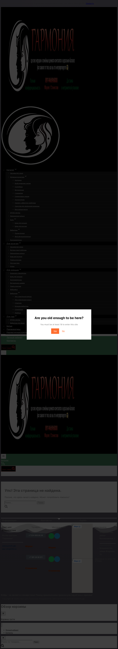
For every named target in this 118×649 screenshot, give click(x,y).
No (63, 331)
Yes (55, 331)
